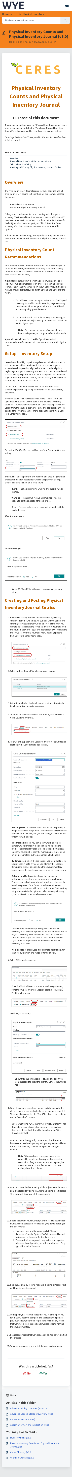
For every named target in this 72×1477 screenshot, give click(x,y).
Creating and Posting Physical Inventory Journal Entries (35, 167)
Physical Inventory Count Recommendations (30, 161)
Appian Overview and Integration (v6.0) (29, 1424)
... (16, 14)
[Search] (65, 20)
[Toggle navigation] (66, 5)
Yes (45, 1373)
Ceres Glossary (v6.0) (20, 1452)
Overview (14, 158)
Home (5, 14)
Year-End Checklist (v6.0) (22, 1457)
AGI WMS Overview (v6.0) (22, 1419)
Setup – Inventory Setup (20, 164)
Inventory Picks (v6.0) (20, 1437)
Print (13, 1395)
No (29, 1373)
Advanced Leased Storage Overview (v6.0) (31, 1413)
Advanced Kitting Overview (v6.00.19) (28, 1408)
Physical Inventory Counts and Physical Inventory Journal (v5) (34, 1445)
